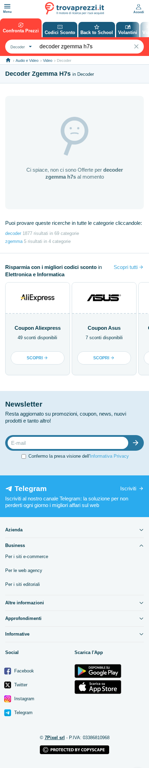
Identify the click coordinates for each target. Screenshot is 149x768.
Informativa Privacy (109, 456)
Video (47, 60)
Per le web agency (23, 570)
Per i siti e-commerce (26, 556)
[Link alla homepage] (8, 60)
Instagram (23, 698)
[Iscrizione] (137, 443)
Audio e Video (27, 60)
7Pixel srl (55, 737)
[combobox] (20, 47)
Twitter (20, 684)
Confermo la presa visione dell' (78, 456)
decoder (13, 233)
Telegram (23, 712)
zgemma (14, 241)
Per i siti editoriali (22, 584)
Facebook (23, 670)
